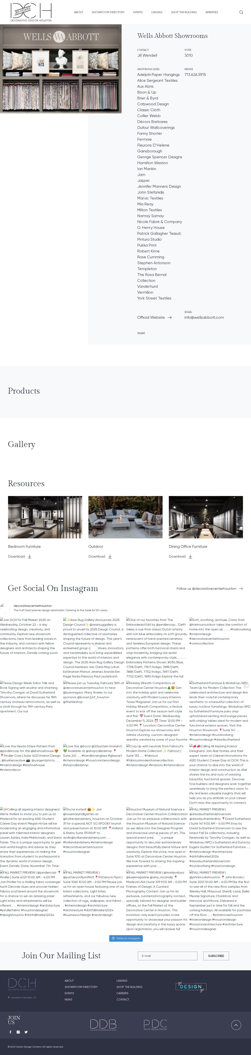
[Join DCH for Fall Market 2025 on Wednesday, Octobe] (31, 648)
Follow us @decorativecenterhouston (206, 588)
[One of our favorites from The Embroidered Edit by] (157, 648)
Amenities (212, 12)
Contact (122, 999)
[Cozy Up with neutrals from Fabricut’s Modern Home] (157, 775)
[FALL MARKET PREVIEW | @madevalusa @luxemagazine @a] (157, 901)
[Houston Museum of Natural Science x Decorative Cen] (157, 838)
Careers (122, 993)
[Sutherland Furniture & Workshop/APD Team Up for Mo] (220, 711)
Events (138, 12)
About (78, 12)
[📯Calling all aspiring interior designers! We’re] (31, 838)
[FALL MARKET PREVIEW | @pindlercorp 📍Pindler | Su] (31, 901)
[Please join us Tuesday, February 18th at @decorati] (94, 711)
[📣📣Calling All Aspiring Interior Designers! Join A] (220, 775)
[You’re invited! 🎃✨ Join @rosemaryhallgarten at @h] (94, 838)
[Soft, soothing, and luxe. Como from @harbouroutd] (220, 648)
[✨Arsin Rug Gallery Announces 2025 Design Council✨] (94, 648)
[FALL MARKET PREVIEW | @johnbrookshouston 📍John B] (220, 901)
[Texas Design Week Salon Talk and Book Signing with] (31, 711)
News (68, 999)
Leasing (156, 12)
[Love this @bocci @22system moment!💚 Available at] (94, 775)
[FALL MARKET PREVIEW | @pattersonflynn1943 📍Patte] (94, 901)
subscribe (216, 956)
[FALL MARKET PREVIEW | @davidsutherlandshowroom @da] (220, 838)
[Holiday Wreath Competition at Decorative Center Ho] (157, 711)
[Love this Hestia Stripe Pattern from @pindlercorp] (31, 775)
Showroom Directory (108, 12)
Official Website (151, 317)
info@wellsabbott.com (204, 317)
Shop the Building (184, 12)
